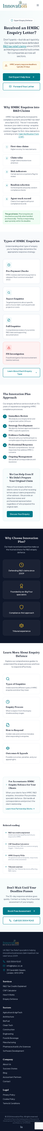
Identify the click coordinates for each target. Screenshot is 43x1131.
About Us (7, 1064)
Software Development (13, 1051)
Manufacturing (9, 1042)
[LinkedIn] (21, 1127)
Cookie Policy (9, 1099)
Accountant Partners (12, 1077)
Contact (6, 1081)
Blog (5, 1073)
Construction (9, 1029)
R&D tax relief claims (14, 46)
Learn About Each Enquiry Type (19, 372)
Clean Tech (8, 1025)
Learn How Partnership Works (19, 808)
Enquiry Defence (10, 999)
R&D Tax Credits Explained (14, 986)
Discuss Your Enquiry (20, 514)
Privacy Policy (9, 1095)
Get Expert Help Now (19, 77)
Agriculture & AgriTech (12, 1012)
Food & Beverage (11, 1038)
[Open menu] (37, 5)
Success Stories (10, 1068)
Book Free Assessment (19, 911)
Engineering (8, 1034)
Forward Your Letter (23, 86)
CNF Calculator (9, 990)
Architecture (8, 1016)
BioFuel (6, 1021)
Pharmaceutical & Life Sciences (17, 1046)
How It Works (9, 994)
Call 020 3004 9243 (23, 920)
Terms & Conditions (11, 1103)
